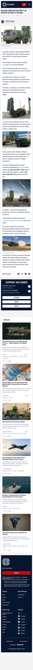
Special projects (6, 602)
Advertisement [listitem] (21, 594)
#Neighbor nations (6, 356)
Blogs (3, 600)
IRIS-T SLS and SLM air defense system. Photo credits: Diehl (16, 207)
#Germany (13, 15)
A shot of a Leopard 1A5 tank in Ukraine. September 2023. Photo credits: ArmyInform (15, 252)
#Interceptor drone (6, 470)
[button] (29, 4)
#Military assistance (19, 15)
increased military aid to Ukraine (11, 220)
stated (4, 65)
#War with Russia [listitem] (6, 622)
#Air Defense (4, 15)
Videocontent (5, 605)
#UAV (26, 431)
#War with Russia (6, 358)
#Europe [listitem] (4, 624)
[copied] (29, 286)
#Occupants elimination (14, 356)
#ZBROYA (25, 433)
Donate (16, 573)
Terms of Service (23, 641)
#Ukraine (29, 15)
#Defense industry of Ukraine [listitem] (7, 613)
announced (22, 167)
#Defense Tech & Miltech (7, 431)
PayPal (17, 302)
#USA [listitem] (3, 632)
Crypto (16, 306)
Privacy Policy (9, 641)
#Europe (8, 15)
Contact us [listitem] (20, 597)
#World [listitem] (4, 619)
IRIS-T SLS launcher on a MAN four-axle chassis (13, 119)
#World (3, 17)
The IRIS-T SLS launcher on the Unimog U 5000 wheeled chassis (15, 149)
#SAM (25, 15)
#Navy (26, 354)
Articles (4, 597)
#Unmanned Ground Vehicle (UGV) (13, 433)
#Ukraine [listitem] (4, 617)
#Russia (21, 356)
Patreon (16, 297)
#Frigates (4, 354)
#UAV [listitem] (3, 629)
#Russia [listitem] (4, 627)
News (3, 594)
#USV (21, 433)
